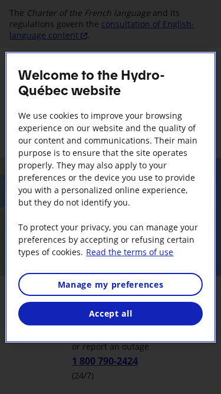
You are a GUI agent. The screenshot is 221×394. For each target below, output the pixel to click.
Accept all (111, 313)
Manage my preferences (111, 283)
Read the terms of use (129, 251)
